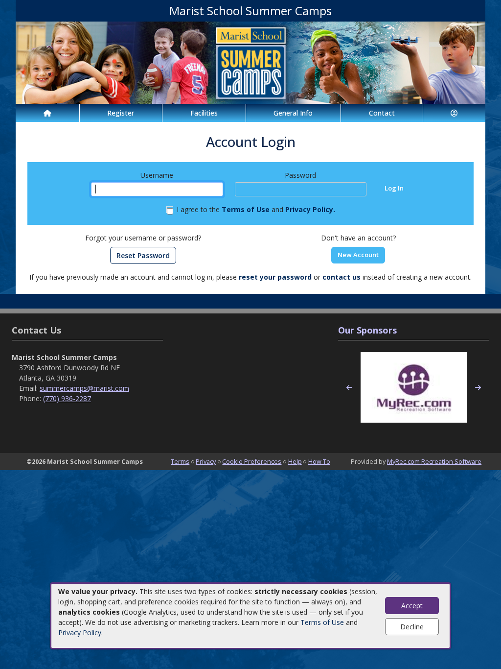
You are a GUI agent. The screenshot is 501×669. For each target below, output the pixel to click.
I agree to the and (256, 209)
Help (295, 461)
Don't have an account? (358, 237)
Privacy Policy (79, 632)
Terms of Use (322, 622)
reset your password (275, 277)
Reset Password (143, 255)
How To (319, 461)
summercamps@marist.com (84, 388)
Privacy (206, 461)
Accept (412, 605)
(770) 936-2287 (67, 398)
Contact (382, 113)
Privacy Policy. (310, 209)
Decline (412, 626)
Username (156, 175)
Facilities (204, 113)
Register (120, 113)
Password (300, 175)
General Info (293, 113)
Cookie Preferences (251, 461)
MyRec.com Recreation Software (434, 461)
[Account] (454, 113)
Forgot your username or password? (143, 237)
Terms (180, 461)
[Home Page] (47, 113)
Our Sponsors (367, 330)
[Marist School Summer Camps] (250, 62)
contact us (341, 277)
